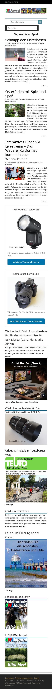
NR (15, 43)
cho (20, 162)
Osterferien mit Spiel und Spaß (25, 93)
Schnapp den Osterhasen (25, 39)
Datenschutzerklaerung (23, 678)
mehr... (44, 85)
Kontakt (36, 678)
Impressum (9, 678)
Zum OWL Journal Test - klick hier (26, 321)
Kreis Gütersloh (10, 46)
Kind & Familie (39, 43)
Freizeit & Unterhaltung (26, 43)
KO (16, 99)
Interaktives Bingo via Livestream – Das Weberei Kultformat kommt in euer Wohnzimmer (22, 150)
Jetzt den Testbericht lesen (26, 262)
